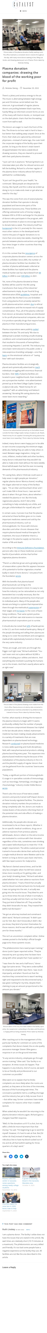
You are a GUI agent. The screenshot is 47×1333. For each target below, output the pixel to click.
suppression (33, 607)
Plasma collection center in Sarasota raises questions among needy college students (10, 1183)
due (32, 304)
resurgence (30, 253)
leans (4, 355)
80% (17, 374)
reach (37, 367)
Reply (28, 1229)
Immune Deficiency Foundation (30, 548)
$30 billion (25, 276)
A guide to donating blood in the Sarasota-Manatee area (30, 1180)
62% (28, 626)
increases (21, 611)
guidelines (25, 294)
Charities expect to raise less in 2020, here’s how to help (9, 1206)
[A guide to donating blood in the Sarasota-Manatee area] (31, 1172)
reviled (35, 329)
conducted (15, 743)
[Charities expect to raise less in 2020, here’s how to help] (11, 1198)
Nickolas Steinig (11, 88)
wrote (18, 576)
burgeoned (7, 228)
